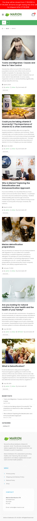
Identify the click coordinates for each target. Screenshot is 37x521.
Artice (13, 87)
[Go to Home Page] (2, 29)
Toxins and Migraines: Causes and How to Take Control (18, 64)
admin (7, 87)
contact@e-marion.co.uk (17, 507)
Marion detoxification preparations (12, 245)
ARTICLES (20, 332)
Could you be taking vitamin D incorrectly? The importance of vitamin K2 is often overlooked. (17, 124)
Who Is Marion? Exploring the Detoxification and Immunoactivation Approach (16, 185)
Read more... (6, 90)
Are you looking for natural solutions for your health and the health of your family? (18, 307)
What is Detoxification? (13, 366)
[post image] (18, 47)
